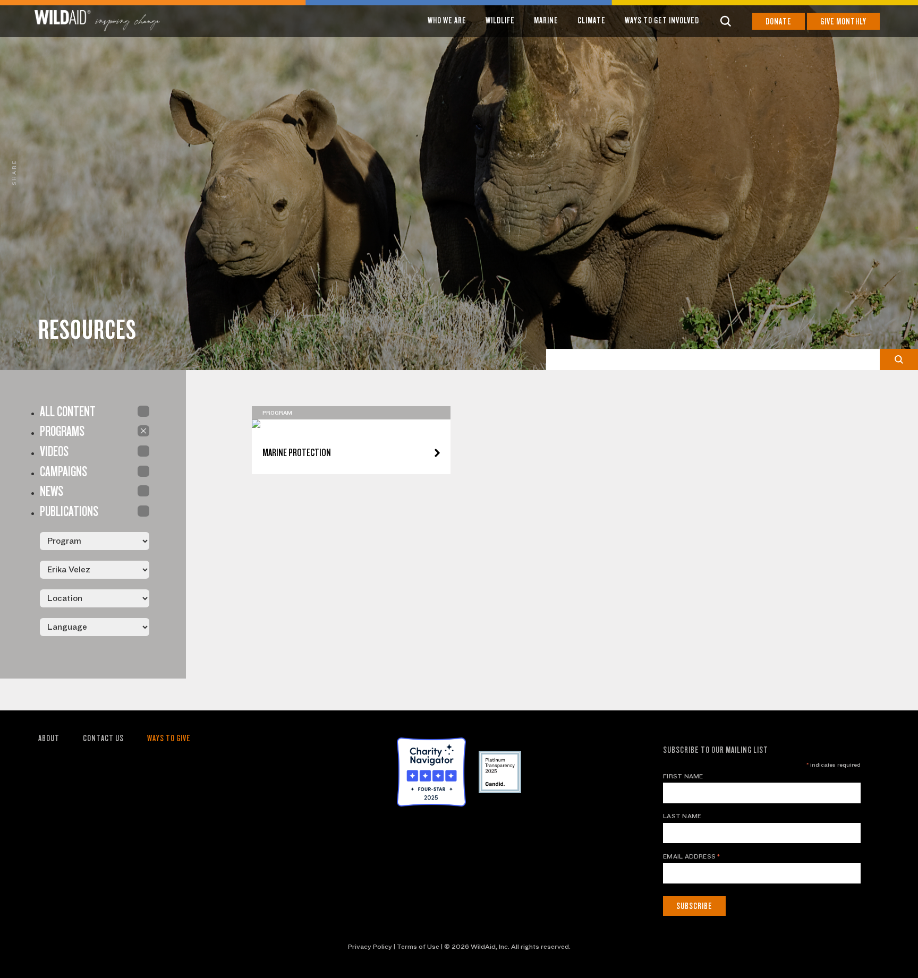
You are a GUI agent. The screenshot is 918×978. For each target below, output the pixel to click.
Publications (143, 511)
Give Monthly (843, 21)
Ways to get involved (662, 20)
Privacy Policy (370, 946)
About (49, 738)
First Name (683, 776)
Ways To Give (169, 738)
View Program (351, 426)
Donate (779, 21)
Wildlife (500, 20)
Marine (546, 20)
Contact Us (103, 738)
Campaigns (143, 471)
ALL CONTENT (143, 411)
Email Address (691, 856)
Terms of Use (418, 946)
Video (143, 451)
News (143, 490)
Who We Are (447, 20)
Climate (591, 20)
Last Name (682, 816)
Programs (143, 430)
